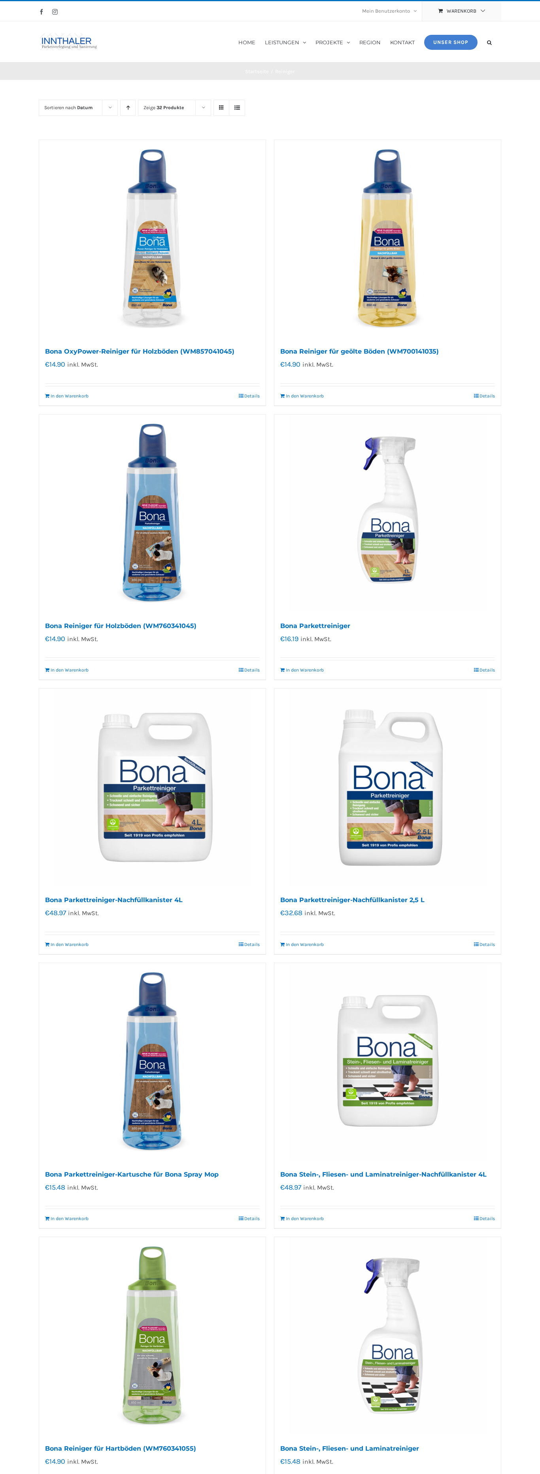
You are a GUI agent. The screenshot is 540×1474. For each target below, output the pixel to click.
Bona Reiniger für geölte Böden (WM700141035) (359, 351)
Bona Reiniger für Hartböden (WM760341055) (120, 1448)
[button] (489, 41)
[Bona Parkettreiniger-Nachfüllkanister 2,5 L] (387, 787)
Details (252, 396)
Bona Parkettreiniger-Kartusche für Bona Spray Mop (132, 1174)
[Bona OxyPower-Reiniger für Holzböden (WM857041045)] (152, 239)
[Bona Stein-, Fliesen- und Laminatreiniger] (387, 1336)
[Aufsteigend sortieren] (128, 108)
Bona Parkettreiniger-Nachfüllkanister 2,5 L (352, 900)
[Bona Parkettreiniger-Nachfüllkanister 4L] (152, 787)
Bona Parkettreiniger (315, 626)
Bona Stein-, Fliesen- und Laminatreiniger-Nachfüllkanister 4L (383, 1174)
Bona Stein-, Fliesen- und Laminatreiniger (349, 1448)
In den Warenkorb (70, 396)
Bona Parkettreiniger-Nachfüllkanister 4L (114, 900)
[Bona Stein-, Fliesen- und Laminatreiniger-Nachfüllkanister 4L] (387, 1062)
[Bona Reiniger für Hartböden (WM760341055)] (152, 1336)
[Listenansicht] (237, 107)
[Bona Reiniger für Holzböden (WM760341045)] (152, 513)
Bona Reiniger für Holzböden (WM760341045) (120, 626)
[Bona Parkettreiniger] (387, 513)
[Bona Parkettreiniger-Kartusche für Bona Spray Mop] (152, 1062)
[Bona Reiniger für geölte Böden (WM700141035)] (387, 239)
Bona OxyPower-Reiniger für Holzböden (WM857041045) (139, 351)
